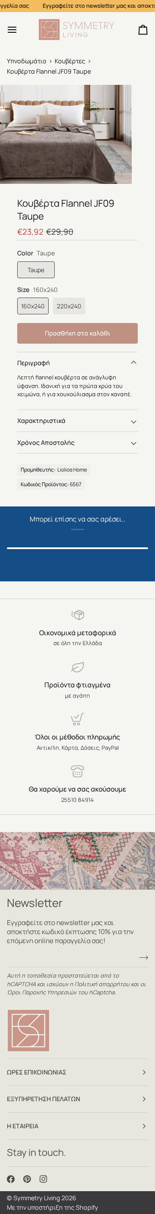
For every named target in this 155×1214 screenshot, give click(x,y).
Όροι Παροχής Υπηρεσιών (42, 992)
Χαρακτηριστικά (41, 420)
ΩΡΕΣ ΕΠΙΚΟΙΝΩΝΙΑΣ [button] (36, 1072)
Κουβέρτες (70, 61)
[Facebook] (11, 1179)
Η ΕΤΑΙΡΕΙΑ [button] (22, 1126)
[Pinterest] (27, 1179)
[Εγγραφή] (141, 958)
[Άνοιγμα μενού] (20, 29)
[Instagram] (43, 1179)
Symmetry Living (36, 1198)
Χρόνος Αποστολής (45, 442)
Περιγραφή (33, 363)
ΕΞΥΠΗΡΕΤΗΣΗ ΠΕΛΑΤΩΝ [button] (43, 1099)
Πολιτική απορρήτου (102, 984)
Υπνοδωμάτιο (26, 61)
